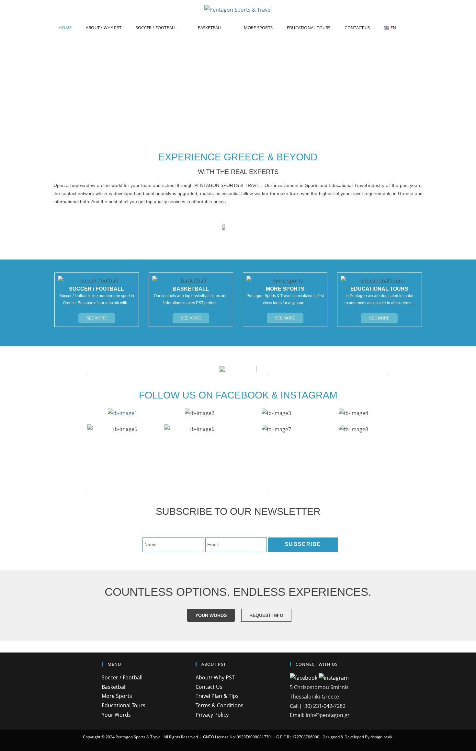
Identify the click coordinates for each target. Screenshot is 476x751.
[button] (96, 318)
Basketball (114, 686)
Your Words (116, 714)
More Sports (117, 695)
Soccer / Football (122, 677)
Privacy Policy (212, 714)
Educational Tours (123, 705)
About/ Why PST (215, 677)
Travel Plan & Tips (217, 695)
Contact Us (209, 686)
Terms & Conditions (220, 705)
